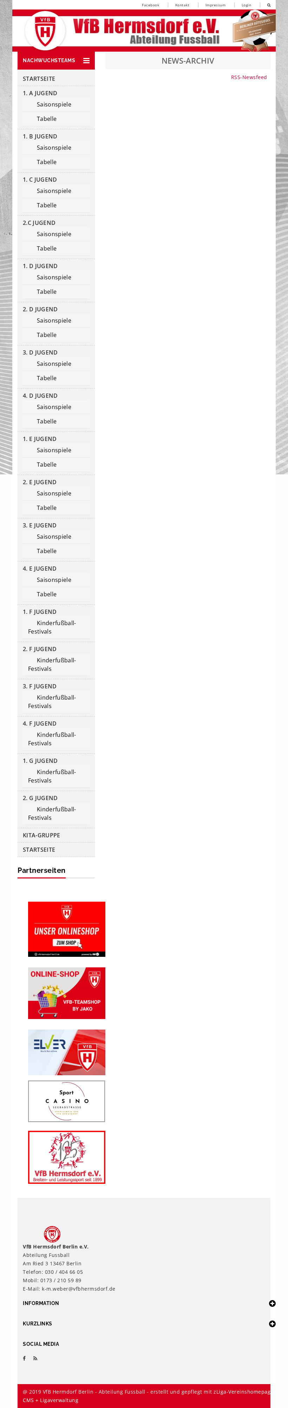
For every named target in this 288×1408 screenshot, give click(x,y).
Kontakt (182, 4)
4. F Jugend (40, 723)
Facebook (150, 4)
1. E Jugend (40, 439)
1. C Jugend (40, 179)
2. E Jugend (40, 482)
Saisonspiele (54, 104)
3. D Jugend (40, 352)
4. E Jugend (40, 568)
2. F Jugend (40, 649)
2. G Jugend (40, 798)
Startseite (39, 79)
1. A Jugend (40, 93)
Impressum (215, 4)
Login (246, 4)
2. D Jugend (40, 309)
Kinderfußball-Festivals (52, 627)
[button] (56, 60)
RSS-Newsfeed (249, 77)
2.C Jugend (39, 223)
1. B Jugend (40, 136)
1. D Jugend (40, 266)
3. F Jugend (40, 686)
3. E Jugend (40, 525)
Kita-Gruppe (41, 835)
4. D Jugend (40, 396)
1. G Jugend (40, 761)
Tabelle (47, 119)
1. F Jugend (40, 612)
